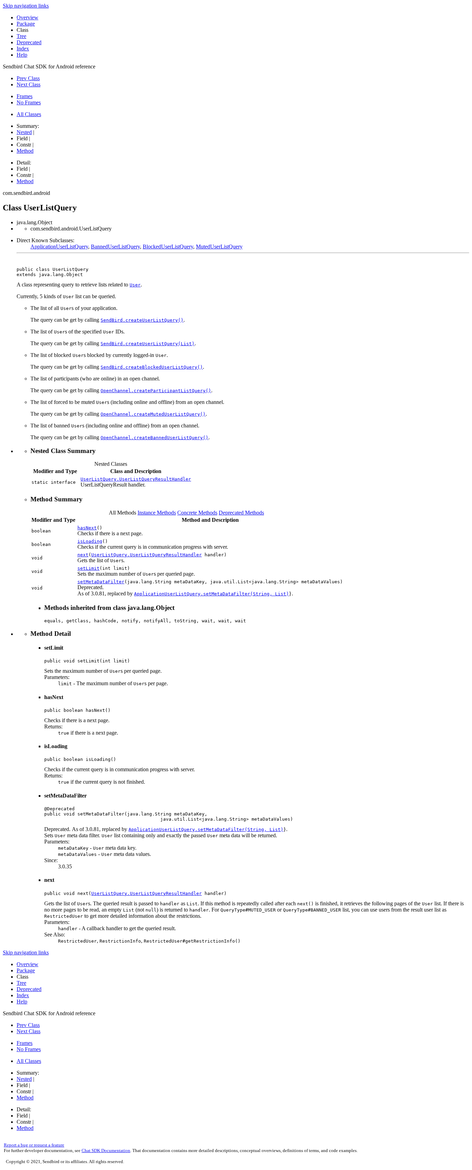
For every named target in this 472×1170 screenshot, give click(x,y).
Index (23, 48)
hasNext (87, 527)
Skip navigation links (26, 6)
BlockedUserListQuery (168, 246)
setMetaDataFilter (100, 581)
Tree (21, 36)
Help (22, 55)
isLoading (89, 541)
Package (26, 24)
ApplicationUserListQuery (59, 246)
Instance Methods (157, 513)
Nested (24, 132)
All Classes (29, 114)
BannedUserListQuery (115, 246)
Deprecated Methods (241, 513)
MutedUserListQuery (219, 246)
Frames (24, 96)
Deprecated (29, 42)
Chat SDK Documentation (106, 1150)
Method (25, 151)
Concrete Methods (197, 513)
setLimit (88, 568)
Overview (27, 17)
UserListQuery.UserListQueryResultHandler (136, 479)
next (82, 554)
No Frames (29, 102)
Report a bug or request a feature (34, 1145)
